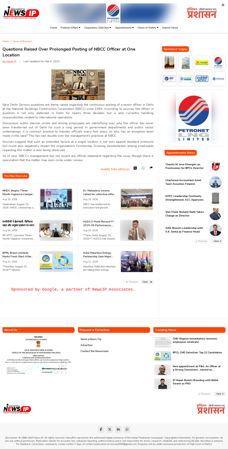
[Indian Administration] (201, 13)
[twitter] (109, 429)
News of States (147, 28)
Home (53, 28)
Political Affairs (69, 28)
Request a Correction (94, 330)
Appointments (123, 28)
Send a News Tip (90, 339)
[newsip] (21, 13)
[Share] (151, 168)
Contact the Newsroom (94, 351)
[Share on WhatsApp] (143, 168)
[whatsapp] (127, 429)
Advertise (86, 345)
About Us (10, 330)
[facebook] (101, 429)
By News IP (10, 61)
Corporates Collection (96, 28)
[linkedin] (118, 429)
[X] (135, 168)
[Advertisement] (63, 306)
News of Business (22, 41)
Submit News (170, 28)
